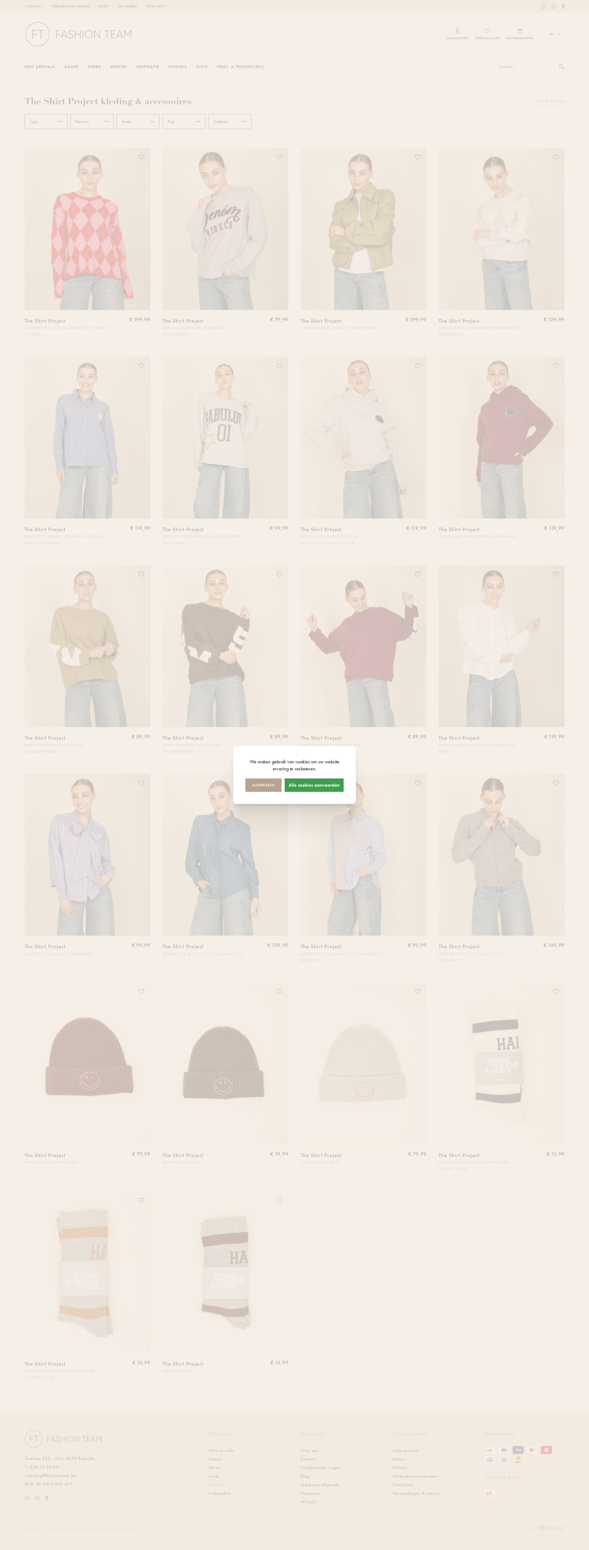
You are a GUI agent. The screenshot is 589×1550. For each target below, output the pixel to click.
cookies (302, 761)
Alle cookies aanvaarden (314, 785)
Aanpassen (263, 784)
